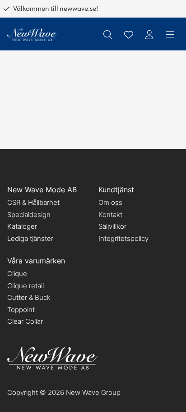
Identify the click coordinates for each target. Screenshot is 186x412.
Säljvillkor (112, 226)
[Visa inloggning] (149, 34)
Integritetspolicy (123, 238)
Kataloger (22, 226)
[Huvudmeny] (170, 34)
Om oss (110, 202)
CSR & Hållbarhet (33, 202)
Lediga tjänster (30, 238)
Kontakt (110, 214)
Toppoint (21, 309)
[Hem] (32, 35)
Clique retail (25, 285)
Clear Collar (25, 321)
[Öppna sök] (107, 34)
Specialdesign (29, 214)
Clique (17, 273)
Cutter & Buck (29, 297)
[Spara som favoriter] (128, 34)
